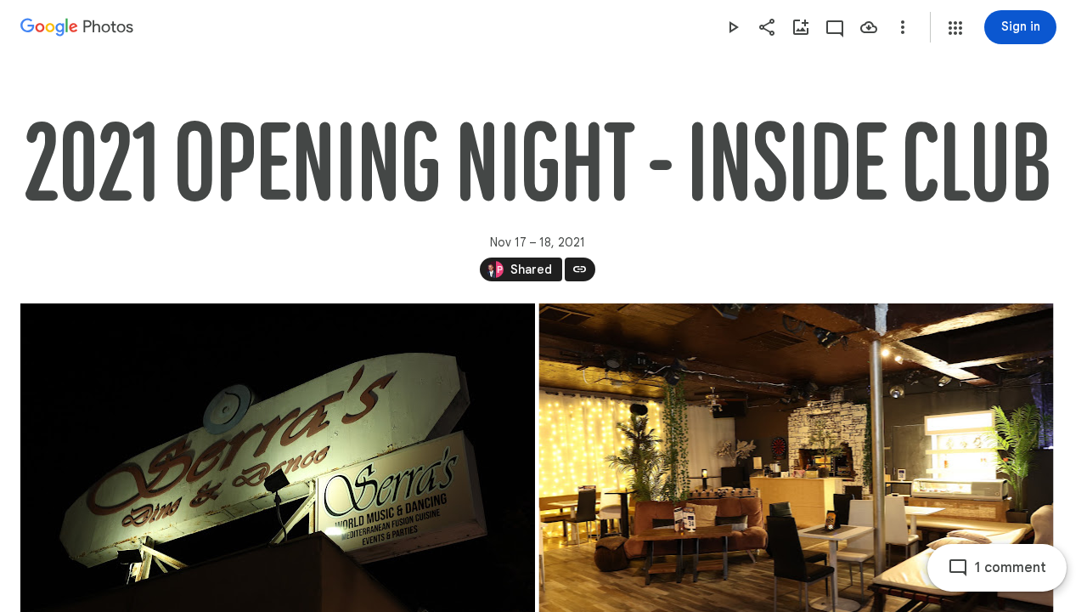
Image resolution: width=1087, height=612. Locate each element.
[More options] (903, 27)
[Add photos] (801, 27)
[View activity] (835, 27)
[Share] (767, 27)
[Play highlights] (732, 27)
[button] (955, 28)
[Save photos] (869, 27)
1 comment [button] (1010, 567)
